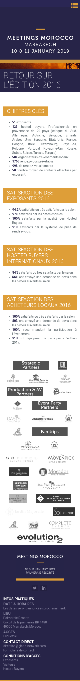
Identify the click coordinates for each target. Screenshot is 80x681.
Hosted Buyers (13, 669)
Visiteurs (9, 664)
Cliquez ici (10, 636)
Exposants (10, 660)
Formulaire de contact (18, 650)
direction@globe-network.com (24, 646)
